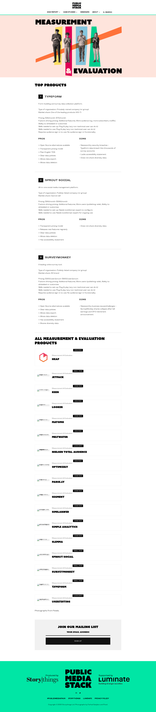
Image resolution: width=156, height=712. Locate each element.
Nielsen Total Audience (69, 451)
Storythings (74, 698)
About (95, 12)
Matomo (58, 422)
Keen (55, 392)
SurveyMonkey (58, 257)
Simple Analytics (65, 526)
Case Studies (69, 12)
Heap (55, 359)
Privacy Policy (102, 698)
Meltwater (60, 436)
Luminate (87, 698)
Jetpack (58, 377)
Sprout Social (58, 180)
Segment (58, 496)
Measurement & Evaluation (62, 355)
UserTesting (61, 601)
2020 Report (52, 12)
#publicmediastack (56, 698)
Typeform (53, 96)
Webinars (84, 12)
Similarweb (60, 511)
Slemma (57, 541)
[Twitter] (80, 693)
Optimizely (60, 466)
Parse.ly (58, 481)
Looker (57, 407)
